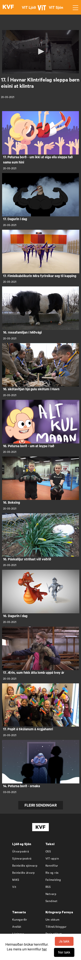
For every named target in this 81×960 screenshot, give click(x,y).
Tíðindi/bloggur (56, 927)
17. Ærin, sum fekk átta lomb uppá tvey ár (33, 673)
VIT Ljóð (29, 8)
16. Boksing (11, 503)
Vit (14, 887)
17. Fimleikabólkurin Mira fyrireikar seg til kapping (39, 276)
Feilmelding (53, 880)
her (44, 949)
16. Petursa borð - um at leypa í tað (28, 446)
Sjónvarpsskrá (22, 859)
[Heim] (8, 7)
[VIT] (42, 9)
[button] (40, 51)
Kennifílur (51, 866)
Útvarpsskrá (20, 851)
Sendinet (51, 901)
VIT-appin (52, 859)
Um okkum (52, 920)
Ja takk (64, 941)
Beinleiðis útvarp (23, 873)
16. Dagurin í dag (15, 616)
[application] (40, 51)
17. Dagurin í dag (15, 219)
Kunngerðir (19, 920)
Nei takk (64, 952)
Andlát (16, 927)
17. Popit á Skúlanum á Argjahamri (28, 730)
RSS (48, 887)
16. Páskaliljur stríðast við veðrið (27, 560)
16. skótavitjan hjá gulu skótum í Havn (31, 390)
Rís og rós (52, 873)
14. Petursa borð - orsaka (21, 786)
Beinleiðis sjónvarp (24, 866)
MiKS (15, 880)
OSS (48, 851)
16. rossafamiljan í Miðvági (22, 333)
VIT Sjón (56, 8)
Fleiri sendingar (41, 806)
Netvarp (50, 894)
